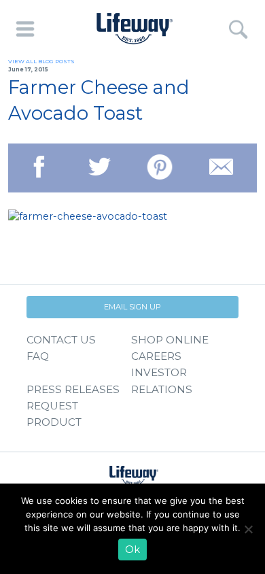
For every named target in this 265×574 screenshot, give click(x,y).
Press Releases (73, 389)
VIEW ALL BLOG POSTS (41, 61)
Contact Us (61, 339)
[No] (248, 529)
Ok (132, 549)
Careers (156, 356)
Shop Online (170, 339)
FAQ (37, 356)
